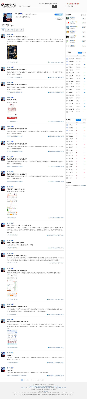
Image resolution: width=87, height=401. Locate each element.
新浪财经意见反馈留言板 (53, 386)
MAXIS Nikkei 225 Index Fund (19, 375)
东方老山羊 (71, 81)
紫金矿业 (71, 133)
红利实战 (71, 70)
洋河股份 (71, 150)
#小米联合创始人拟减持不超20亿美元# (17, 255)
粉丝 (17, 30)
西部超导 (15, 314)
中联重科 (71, 152)
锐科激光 (71, 169)
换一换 (84, 14)
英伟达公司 (15, 362)
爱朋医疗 (15, 235)
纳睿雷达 (71, 144)
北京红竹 (72, 40)
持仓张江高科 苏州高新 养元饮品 (15, 242)
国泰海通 (71, 161)
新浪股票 (50, 3)
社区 (21, 30)
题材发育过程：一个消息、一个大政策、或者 (19, 225)
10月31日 (9, 375)
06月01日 (9, 166)
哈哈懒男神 (71, 86)
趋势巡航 (71, 98)
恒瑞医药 (71, 136)
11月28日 (9, 347)
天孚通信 (71, 130)
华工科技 (71, 155)
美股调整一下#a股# (12, 99)
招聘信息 (43, 387)
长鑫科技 (15, 62)
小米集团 (15, 263)
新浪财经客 (71, 58)
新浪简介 (23, 387)
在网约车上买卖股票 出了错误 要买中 (17, 270)
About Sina (28, 387)
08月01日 (9, 62)
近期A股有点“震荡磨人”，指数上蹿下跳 (17, 321)
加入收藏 (41, 3)
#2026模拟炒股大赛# (18, 77)
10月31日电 (10, 370)
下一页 (41, 380)
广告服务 (33, 387)
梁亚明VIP (71, 100)
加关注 (84, 18)
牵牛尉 (70, 84)
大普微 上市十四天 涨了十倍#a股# (16, 189)
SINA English (53, 387)
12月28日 (9, 263)
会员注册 (59, 387)
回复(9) (62, 248)
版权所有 (46, 391)
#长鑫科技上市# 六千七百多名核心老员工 (18, 36)
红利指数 (15, 347)
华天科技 (71, 175)
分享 (57, 62)
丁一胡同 (17, 14)
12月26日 (9, 299)
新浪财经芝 (71, 95)
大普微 (14, 217)
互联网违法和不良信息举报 (41, 386)
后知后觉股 (71, 61)
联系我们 (38, 387)
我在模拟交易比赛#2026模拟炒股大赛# (17, 69)
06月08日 (9, 77)
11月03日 (9, 362)
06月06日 (9, 121)
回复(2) (62, 235)
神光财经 (71, 67)
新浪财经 (46, 3)
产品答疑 (64, 387)
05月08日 (9, 217)
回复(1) (62, 62)
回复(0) (62, 77)
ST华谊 (70, 178)
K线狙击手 (72, 36)
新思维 (70, 106)
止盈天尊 (71, 112)
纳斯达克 (15, 121)
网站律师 (48, 387)
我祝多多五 (71, 64)
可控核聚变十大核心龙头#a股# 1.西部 (17, 306)
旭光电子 (71, 147)
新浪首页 (55, 3)
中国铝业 (15, 299)
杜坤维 (70, 89)
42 (38, 380)
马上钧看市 (72, 31)
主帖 (3, 30)
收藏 (8, 30)
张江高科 (15, 247)
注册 (72, 6)
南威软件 (71, 158)
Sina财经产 (71, 92)
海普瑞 (70, 166)
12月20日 (9, 314)
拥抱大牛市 (72, 17)
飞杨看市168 (72, 22)
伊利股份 (71, 125)
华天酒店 (71, 164)
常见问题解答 (31, 386)
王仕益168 (71, 103)
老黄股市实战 (73, 26)
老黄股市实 (71, 109)
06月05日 (9, 136)
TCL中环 (70, 172)
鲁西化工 (71, 139)
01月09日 (9, 235)
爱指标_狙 (71, 78)
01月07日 (9, 247)
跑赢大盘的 (71, 72)
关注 (12, 30)
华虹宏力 (71, 127)
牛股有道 (72, 45)
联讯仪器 (71, 141)
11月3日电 (9, 355)
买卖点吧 (71, 75)
